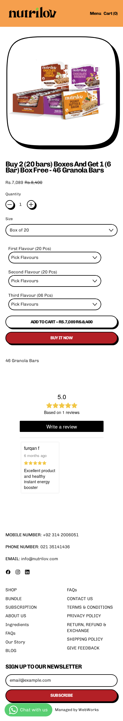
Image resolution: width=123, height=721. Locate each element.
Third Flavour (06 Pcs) (30, 295)
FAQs (10, 633)
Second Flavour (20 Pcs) (32, 272)
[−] (9, 204)
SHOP (11, 589)
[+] (31, 204)
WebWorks (88, 709)
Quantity (13, 194)
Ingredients (17, 624)
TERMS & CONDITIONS (90, 607)
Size (9, 218)
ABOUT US (15, 615)
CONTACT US (80, 598)
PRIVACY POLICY (84, 615)
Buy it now (61, 337)
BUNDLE (13, 598)
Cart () (110, 14)
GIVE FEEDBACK (83, 648)
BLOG (10, 650)
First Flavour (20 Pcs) (29, 248)
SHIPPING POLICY (85, 639)
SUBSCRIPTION (21, 607)
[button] (61, 93)
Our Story (15, 642)
